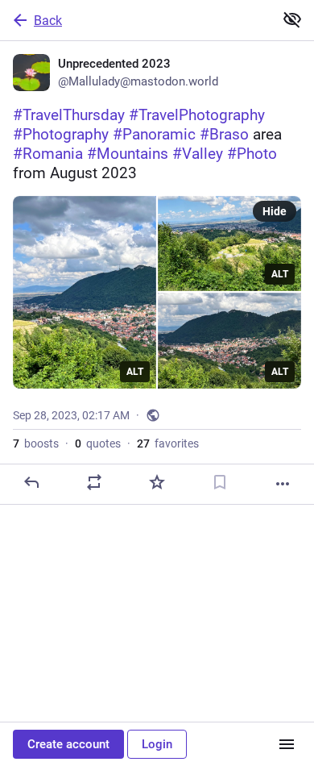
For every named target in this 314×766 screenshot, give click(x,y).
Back (48, 20)
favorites (168, 443)
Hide (274, 211)
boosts (36, 443)
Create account (68, 744)
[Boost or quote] (94, 482)
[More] (282, 483)
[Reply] (31, 482)
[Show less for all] (292, 19)
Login (157, 744)
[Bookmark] (219, 482)
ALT (134, 371)
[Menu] (286, 744)
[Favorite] (157, 482)
